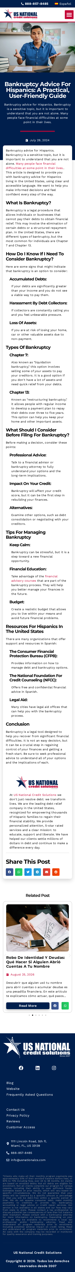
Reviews (13, 1121)
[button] (69, 14)
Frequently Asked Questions (29, 1094)
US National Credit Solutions (35, 795)
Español (65, 3)
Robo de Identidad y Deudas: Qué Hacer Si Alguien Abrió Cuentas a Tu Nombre (35, 962)
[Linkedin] (37, 1068)
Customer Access (20, 1127)
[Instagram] (53, 1068)
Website (12, 1089)
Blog (9, 1083)
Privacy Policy (17, 1115)
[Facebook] (21, 1068)
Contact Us (15, 1109)
